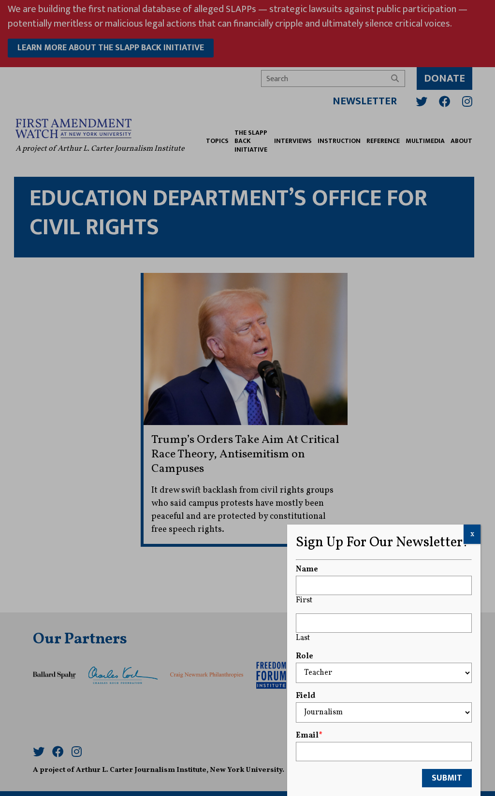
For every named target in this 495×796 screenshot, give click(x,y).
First (304, 600)
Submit (447, 778)
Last (303, 638)
